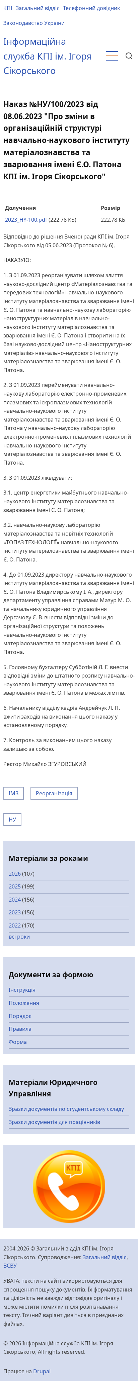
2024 (15, 899)
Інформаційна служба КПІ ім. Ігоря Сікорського (47, 56)
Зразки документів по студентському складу (66, 1109)
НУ (12, 819)
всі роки (19, 936)
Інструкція (22, 989)
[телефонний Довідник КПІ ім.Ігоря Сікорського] (69, 1186)
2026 (15, 873)
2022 (15, 925)
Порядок (20, 1016)
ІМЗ (13, 793)
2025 (15, 886)
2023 (15, 912)
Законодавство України (34, 23)
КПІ (7, 8)
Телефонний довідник (91, 8)
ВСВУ (10, 1265)
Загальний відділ (38, 8)
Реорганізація (54, 793)
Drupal (42, 1371)
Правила (20, 1028)
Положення (24, 1003)
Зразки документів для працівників (54, 1122)
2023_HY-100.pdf (26, 219)
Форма (18, 1042)
